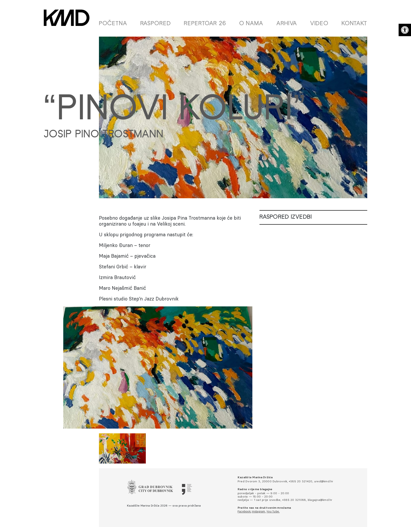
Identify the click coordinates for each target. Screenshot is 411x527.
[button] (405, 30)
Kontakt (354, 24)
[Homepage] (66, 18)
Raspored (155, 24)
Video (319, 24)
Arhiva (286, 24)
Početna (113, 24)
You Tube (272, 511)
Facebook (244, 511)
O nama (251, 24)
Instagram (258, 511)
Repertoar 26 (205, 24)
